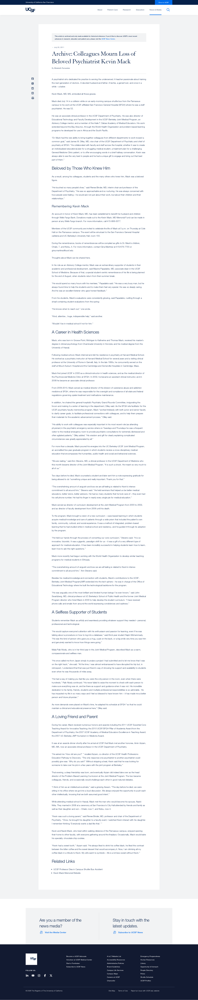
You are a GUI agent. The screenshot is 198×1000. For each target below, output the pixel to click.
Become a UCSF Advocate (76, 956)
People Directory (146, 970)
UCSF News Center (108, 39)
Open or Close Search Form (168, 10)
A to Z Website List (114, 956)
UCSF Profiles (145, 981)
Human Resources (147, 960)
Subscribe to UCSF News (130, 932)
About (99, 10)
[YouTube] (34, 975)
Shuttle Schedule (146, 977)
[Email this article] (33, 93)
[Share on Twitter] (33, 83)
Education (140, 10)
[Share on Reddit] (33, 88)
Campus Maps (112, 974)
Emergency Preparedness (150, 956)
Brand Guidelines (113, 967)
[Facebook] (46, 975)
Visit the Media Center (55, 932)
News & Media (155, 10)
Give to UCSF (163, 2)
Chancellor (111, 981)
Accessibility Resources (116, 960)
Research (127, 10)
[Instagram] (40, 975)
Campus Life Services (115, 970)
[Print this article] (33, 98)
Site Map (112, 991)
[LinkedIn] (28, 975)
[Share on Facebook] (33, 78)
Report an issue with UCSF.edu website (145, 991)
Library (143, 963)
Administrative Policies (115, 963)
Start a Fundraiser (73, 963)
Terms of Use (123, 991)
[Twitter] (52, 975)
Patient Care (112, 10)
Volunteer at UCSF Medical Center (79, 960)
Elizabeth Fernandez (62, 68)
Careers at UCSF (113, 977)
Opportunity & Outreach (149, 967)
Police (142, 974)
